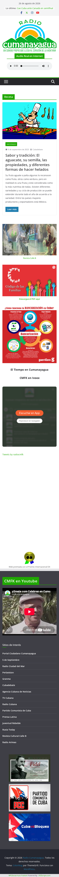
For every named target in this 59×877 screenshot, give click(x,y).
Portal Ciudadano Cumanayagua (19, 653)
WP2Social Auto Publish (18, 875)
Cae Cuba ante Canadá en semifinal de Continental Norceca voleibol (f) (35, 10)
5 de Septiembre (10, 659)
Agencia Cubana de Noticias (16, 691)
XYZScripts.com (44, 875)
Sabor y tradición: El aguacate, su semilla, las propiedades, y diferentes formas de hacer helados (27, 162)
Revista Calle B (29, 258)
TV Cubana (7, 697)
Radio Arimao (9, 742)
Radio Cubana (9, 704)
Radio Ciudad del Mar (13, 666)
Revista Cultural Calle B (14, 736)
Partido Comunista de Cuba (16, 710)
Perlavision (8, 672)
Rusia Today (8, 729)
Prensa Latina (9, 716)
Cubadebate (38, 149)
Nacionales (11, 144)
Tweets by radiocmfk (12, 454)
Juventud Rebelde (11, 723)
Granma (6, 678)
